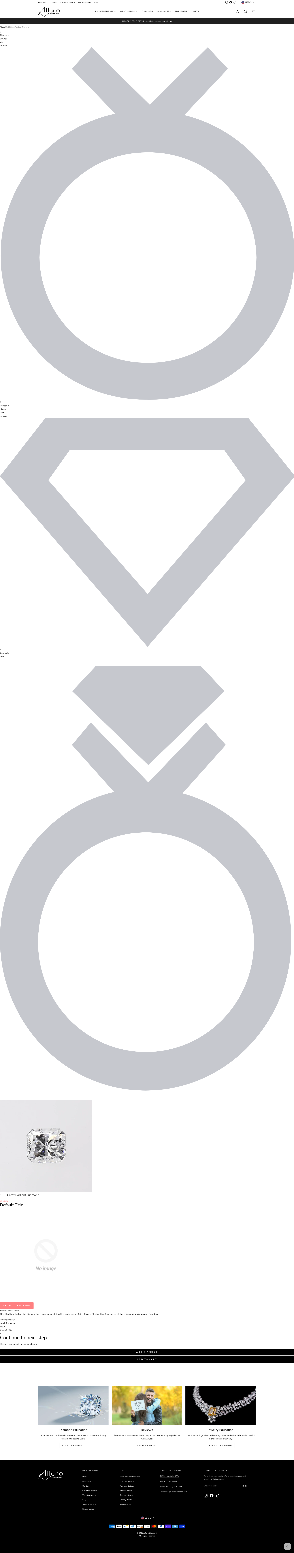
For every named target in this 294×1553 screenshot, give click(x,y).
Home (84, 1477)
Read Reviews (147, 1445)
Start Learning (73, 1445)
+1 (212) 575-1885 (174, 1486)
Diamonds (147, 11)
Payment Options (127, 1486)
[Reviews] (147, 1405)
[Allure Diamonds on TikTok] (217, 1495)
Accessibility (125, 1504)
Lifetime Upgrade (127, 1481)
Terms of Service (89, 1504)
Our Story (53, 2)
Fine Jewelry (182, 11)
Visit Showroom (84, 2)
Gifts (196, 11)
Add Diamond (147, 1352)
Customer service (67, 2)
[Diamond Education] (73, 1405)
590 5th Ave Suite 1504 (169, 1476)
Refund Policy (126, 1490)
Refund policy (88, 1509)
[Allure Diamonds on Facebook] (211, 1495)
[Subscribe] (245, 1486)
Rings (2, 27)
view (2, 42)
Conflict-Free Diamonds (130, 1477)
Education (42, 2)
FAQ (96, 2)
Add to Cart (147, 1359)
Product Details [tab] (7, 1319)
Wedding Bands (128, 11)
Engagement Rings (105, 11)
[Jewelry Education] (220, 1405)
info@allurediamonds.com (176, 1492)
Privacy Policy (126, 1500)
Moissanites (164, 11)
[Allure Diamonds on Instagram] (205, 1495)
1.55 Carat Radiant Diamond (17, 27)
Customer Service (89, 1490)
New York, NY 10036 (168, 1481)
